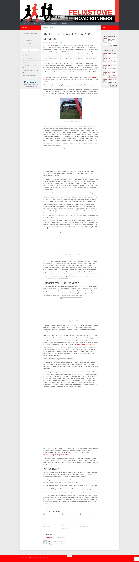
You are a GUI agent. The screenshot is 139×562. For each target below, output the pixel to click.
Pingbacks (60, 537)
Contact (35, 23)
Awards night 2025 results (29, 75)
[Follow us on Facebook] (38, 27)
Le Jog (78, 79)
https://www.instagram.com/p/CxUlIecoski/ (55, 455)
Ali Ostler (84, 197)
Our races (42, 23)
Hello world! (83, 524)
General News (48, 27)
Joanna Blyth (48, 42)
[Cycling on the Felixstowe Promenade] (71, 517)
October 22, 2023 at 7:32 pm (58, 541)
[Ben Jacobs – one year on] (52, 517)
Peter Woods (92, 77)
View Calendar (113, 45)
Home (23, 23)
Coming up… (26, 62)
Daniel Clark (47, 79)
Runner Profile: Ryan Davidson (30, 58)
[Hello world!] (89, 517)
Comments (49, 537)
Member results (52, 23)
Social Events (63, 23)
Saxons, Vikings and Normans (85, 344)
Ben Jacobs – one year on (50, 524)
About (28, 23)
